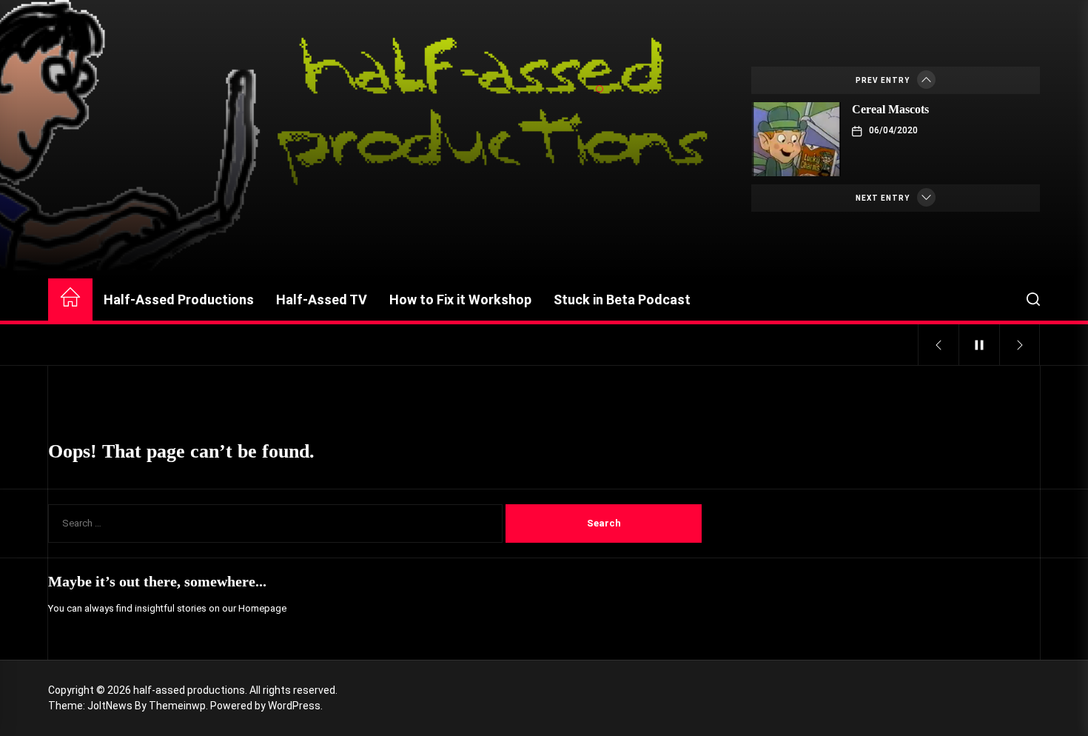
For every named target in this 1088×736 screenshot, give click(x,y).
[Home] (70, 299)
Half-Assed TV (321, 299)
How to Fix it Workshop (460, 299)
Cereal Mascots (890, 109)
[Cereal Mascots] (796, 139)
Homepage (262, 608)
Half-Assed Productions (179, 299)
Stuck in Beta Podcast (622, 299)
